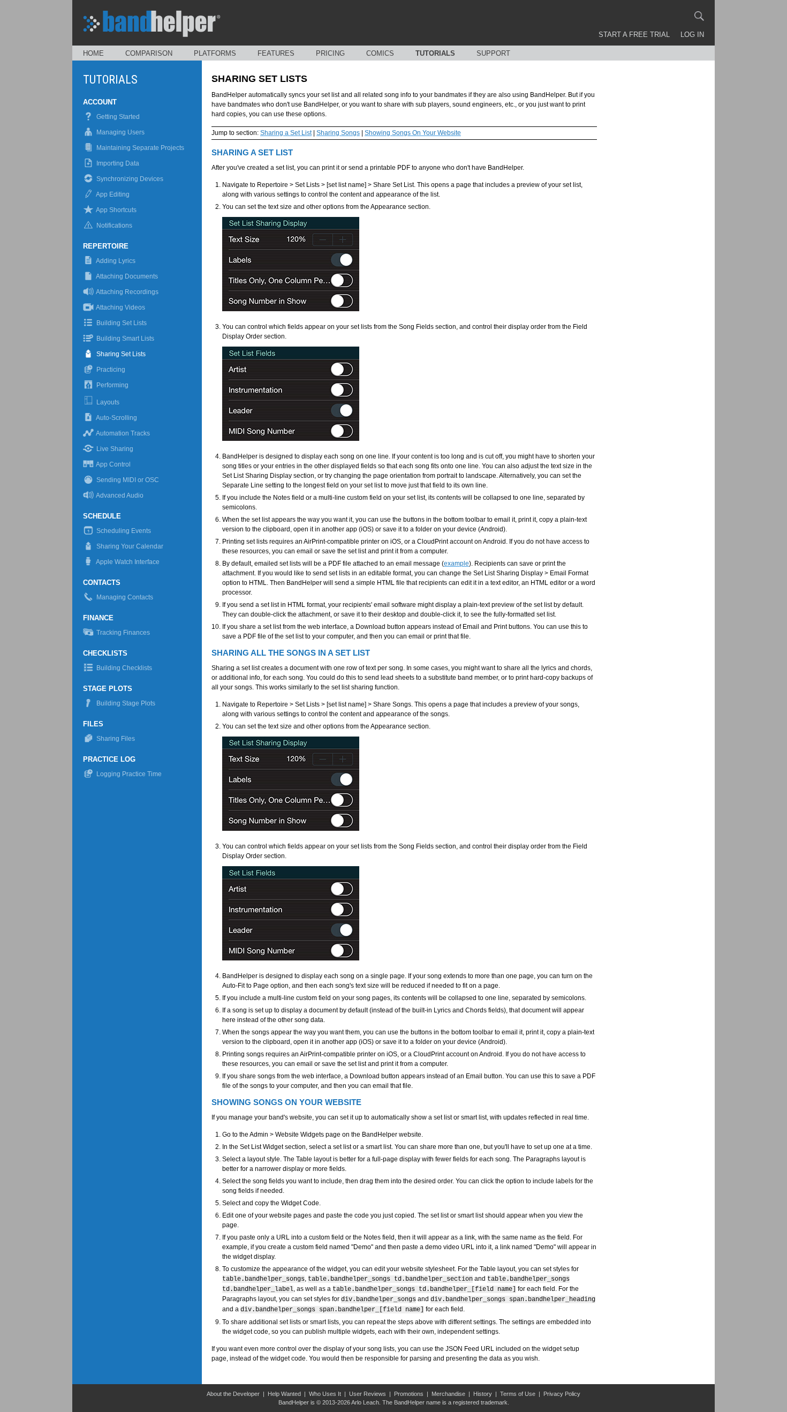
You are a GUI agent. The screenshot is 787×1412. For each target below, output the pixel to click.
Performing (111, 385)
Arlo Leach (365, 1402)
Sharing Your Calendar (129, 546)
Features (276, 53)
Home (93, 53)
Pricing (330, 53)
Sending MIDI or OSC (127, 480)
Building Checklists (123, 668)
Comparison (148, 53)
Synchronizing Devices (129, 179)
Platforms (215, 53)
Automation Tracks (122, 433)
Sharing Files (115, 738)
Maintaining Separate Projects (139, 148)
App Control (113, 464)
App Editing (112, 194)
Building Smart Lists (124, 338)
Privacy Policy (561, 1394)
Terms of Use (517, 1394)
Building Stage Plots (125, 703)
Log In (692, 35)
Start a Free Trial (634, 35)
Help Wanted (284, 1394)
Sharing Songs (338, 133)
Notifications (113, 225)
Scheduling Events (123, 531)
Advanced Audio (119, 495)
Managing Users (120, 132)
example (456, 563)
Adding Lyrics (115, 261)
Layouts (107, 402)
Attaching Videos (120, 307)
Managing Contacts (124, 597)
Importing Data (117, 163)
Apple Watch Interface (127, 562)
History (482, 1394)
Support (493, 53)
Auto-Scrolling (116, 418)
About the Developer (233, 1394)
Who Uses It (325, 1394)
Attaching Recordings (126, 292)
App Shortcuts (116, 210)
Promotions (408, 1394)
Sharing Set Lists (120, 354)
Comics (380, 53)
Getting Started (117, 117)
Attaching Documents (126, 276)
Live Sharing (114, 449)
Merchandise (448, 1394)
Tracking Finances (122, 632)
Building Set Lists (121, 323)
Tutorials (435, 53)
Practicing (110, 369)
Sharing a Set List (286, 133)
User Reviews (367, 1394)
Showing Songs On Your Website (413, 133)
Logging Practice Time (128, 774)
